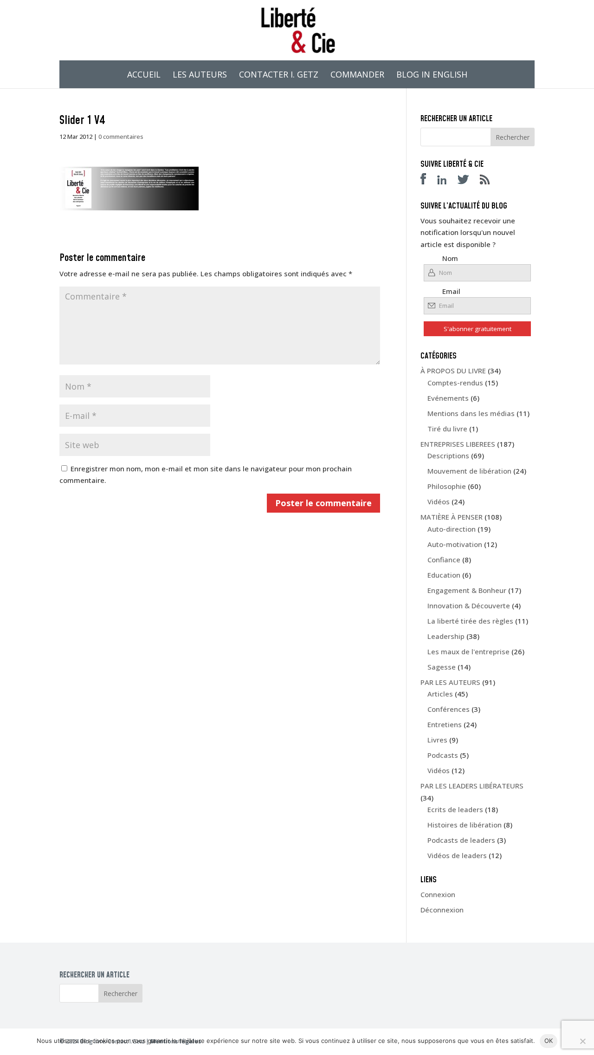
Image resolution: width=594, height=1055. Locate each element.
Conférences (448, 709)
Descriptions (448, 455)
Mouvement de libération (469, 470)
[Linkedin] (446, 181)
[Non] (582, 1041)
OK (548, 1040)
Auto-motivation (454, 544)
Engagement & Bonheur (466, 590)
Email (451, 291)
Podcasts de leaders (461, 840)
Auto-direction (451, 529)
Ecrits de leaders (455, 809)
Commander (357, 75)
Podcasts (442, 755)
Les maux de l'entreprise (468, 651)
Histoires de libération (464, 824)
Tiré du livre (447, 428)
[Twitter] (468, 181)
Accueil (144, 75)
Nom (450, 258)
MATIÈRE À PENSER (451, 516)
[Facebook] (427, 181)
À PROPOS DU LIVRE (453, 370)
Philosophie (446, 486)
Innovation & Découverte (468, 605)
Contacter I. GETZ (278, 75)
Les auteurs (200, 75)
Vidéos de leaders (457, 855)
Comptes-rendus (455, 382)
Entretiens (444, 724)
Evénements (448, 398)
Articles (440, 693)
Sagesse (441, 666)
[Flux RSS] (489, 181)
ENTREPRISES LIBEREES (457, 444)
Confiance (443, 559)
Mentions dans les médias (471, 413)
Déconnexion (442, 909)
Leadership (446, 636)
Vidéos (438, 501)
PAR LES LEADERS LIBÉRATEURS (471, 785)
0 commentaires (120, 136)
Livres (437, 739)
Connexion (437, 894)
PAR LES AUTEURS (450, 682)
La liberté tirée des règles (470, 620)
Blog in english (431, 75)
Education (443, 575)
